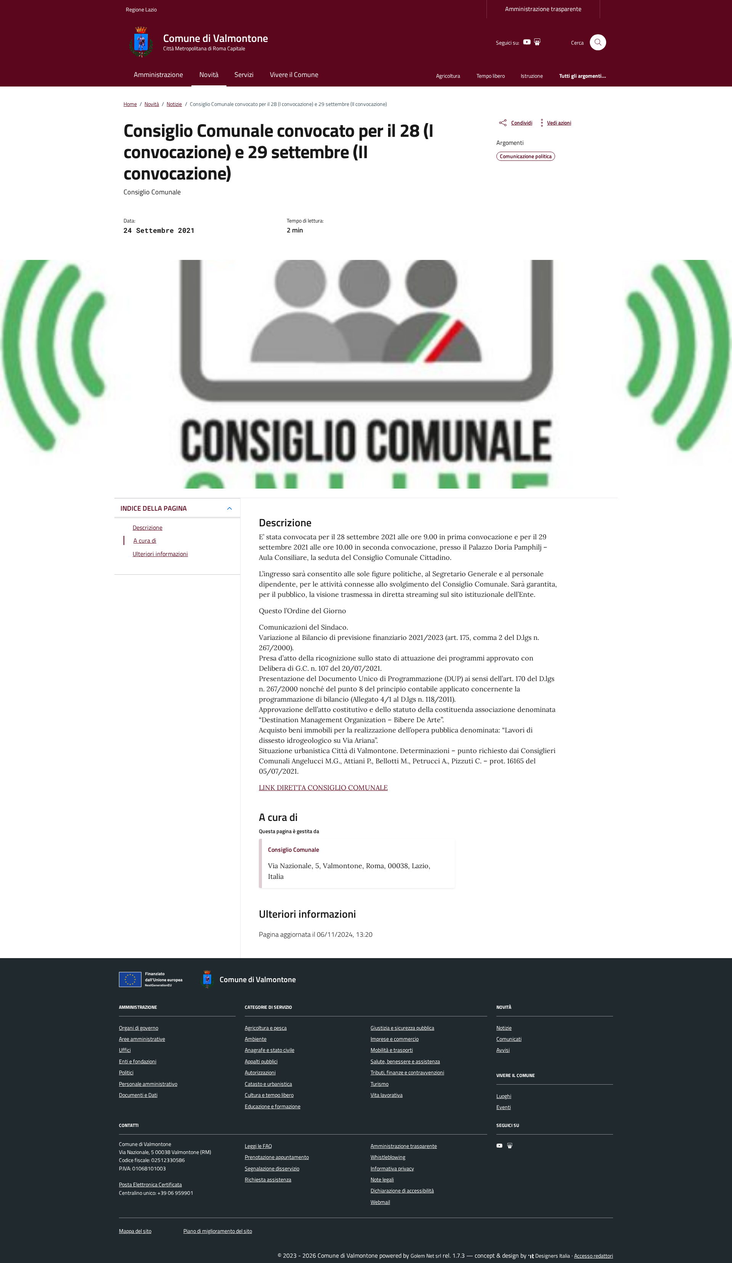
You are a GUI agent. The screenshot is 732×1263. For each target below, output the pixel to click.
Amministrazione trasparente (543, 8)
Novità (208, 74)
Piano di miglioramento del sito (217, 1231)
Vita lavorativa (387, 1095)
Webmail (380, 1202)
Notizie (504, 1028)
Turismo (379, 1084)
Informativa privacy (392, 1168)
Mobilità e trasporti (392, 1050)
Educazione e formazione (272, 1106)
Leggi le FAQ (258, 1146)
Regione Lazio (141, 9)
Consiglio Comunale (293, 849)
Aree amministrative (142, 1039)
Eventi (503, 1107)
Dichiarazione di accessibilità (402, 1190)
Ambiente (255, 1039)
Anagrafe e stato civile (269, 1050)
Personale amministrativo (148, 1084)
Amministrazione (158, 74)
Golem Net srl (426, 1256)
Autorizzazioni (260, 1072)
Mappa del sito (135, 1231)
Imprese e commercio (395, 1039)
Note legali (382, 1179)
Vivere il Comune (294, 74)
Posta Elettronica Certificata (150, 1184)
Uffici (125, 1050)
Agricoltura (448, 76)
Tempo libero (491, 76)
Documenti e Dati (138, 1095)
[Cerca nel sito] (598, 42)
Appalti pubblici (261, 1061)
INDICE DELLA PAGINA (153, 508)
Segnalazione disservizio (272, 1168)
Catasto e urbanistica (268, 1084)
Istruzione (532, 76)
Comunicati (509, 1039)
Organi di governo (138, 1028)
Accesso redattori (593, 1256)
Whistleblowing (388, 1157)
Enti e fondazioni (137, 1061)
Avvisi (503, 1050)
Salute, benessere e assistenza (405, 1061)
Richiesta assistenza (268, 1179)
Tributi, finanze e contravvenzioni (407, 1072)
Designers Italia (552, 1256)
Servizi (244, 74)
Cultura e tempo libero (269, 1095)
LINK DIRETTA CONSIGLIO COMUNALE (323, 787)
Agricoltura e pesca (266, 1028)
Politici (126, 1072)
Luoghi (503, 1096)
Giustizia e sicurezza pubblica (402, 1028)
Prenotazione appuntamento (277, 1157)
